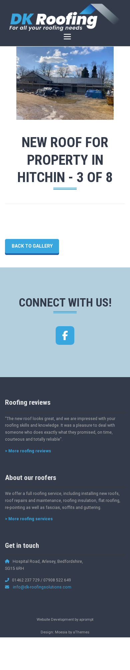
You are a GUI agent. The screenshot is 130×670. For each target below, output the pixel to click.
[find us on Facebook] (65, 335)
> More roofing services (29, 519)
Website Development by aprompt (65, 619)
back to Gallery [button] (32, 246)
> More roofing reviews (28, 451)
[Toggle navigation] (67, 37)
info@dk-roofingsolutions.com (42, 587)
